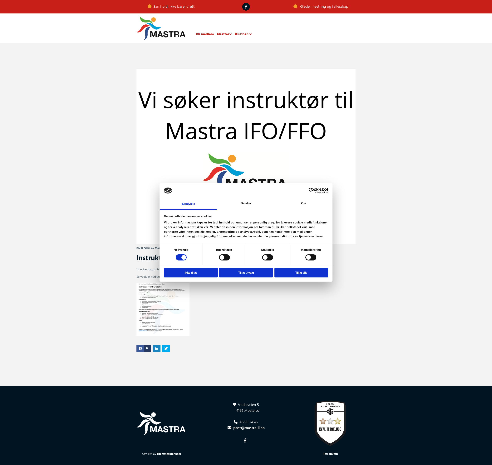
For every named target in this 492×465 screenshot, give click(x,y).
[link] (223, 34)
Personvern (330, 454)
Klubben (242, 34)
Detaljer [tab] (246, 203)
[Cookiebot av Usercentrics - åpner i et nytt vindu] (311, 190)
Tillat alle (301, 272)
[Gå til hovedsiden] (161, 28)
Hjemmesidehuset (169, 454)
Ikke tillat (191, 272)
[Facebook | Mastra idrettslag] (246, 7)
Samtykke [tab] (188, 203)
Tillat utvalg (246, 272)
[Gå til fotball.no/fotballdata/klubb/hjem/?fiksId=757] (330, 423)
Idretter (223, 34)
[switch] (224, 257)
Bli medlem (205, 34)
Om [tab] (303, 203)
